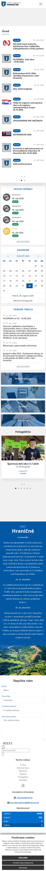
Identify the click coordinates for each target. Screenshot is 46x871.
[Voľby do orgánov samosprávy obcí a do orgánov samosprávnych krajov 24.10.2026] (6, 103)
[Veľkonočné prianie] (6, 163)
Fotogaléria (23, 777)
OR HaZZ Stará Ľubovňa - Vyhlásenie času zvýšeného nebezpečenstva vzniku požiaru (28, 46)
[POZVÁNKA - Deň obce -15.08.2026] (6, 58)
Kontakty (23, 780)
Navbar (6, 4)
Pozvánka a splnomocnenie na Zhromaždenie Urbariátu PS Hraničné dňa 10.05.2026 (28, 150)
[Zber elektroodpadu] (6, 88)
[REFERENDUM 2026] (6, 133)
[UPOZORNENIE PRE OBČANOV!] (6, 119)
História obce (23, 768)
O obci (23, 765)
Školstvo (23, 771)
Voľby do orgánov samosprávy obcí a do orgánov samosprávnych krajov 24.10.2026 (27, 106)
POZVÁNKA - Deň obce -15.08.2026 (23, 60)
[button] (21, 180)
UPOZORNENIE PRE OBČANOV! (28, 120)
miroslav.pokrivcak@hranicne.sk (24, 803)
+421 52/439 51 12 (24, 798)
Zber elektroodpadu (22, 89)
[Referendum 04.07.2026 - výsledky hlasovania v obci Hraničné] (6, 73)
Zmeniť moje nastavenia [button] (23, 863)
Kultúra (23, 774)
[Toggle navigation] (40, 4)
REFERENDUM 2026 (22, 134)
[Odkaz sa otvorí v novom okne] (23, 785)
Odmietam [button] (23, 868)
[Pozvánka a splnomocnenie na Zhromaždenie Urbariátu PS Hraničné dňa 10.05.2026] (6, 148)
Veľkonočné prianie (22, 164)
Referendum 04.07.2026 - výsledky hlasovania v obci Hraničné (26, 75)
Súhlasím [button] (23, 858)
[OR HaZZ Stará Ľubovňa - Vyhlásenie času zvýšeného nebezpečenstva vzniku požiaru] (6, 43)
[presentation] (21, 176)
